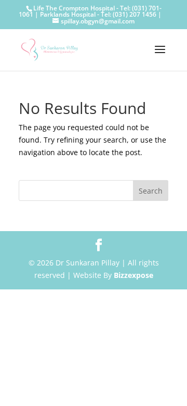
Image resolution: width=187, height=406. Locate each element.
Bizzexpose (133, 275)
